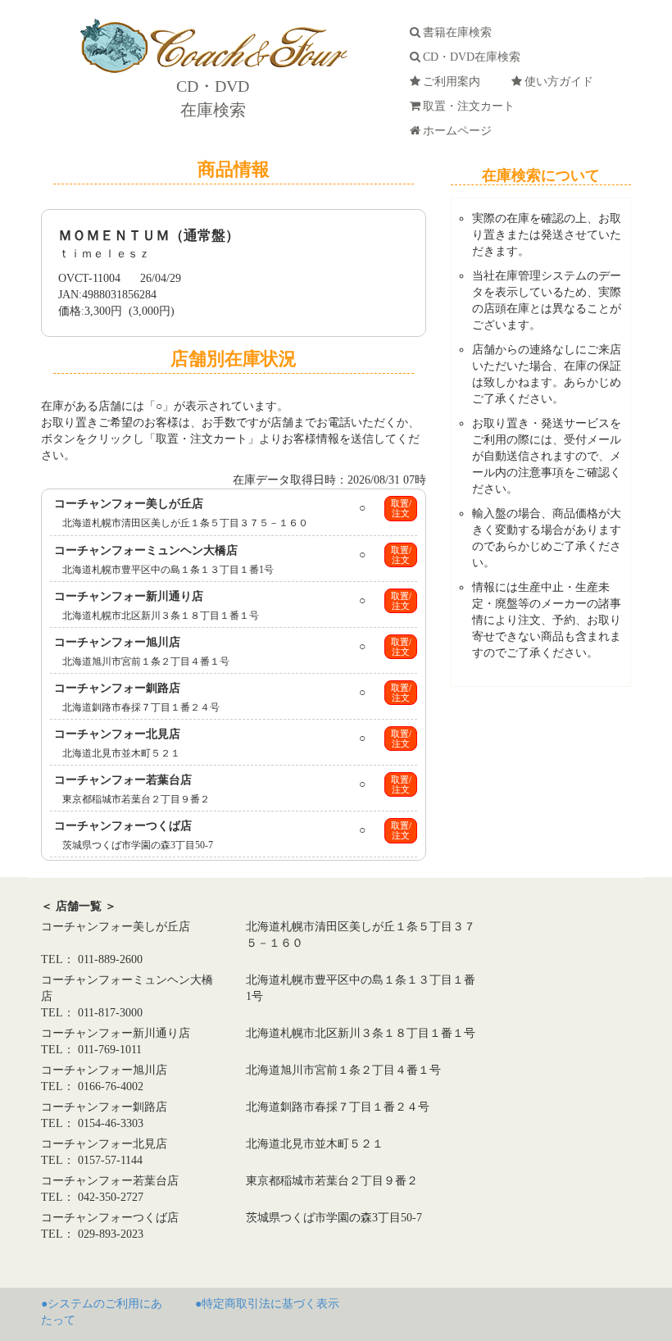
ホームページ (460, 131)
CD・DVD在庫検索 (475, 57)
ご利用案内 (455, 81)
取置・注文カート (472, 106)
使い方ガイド (562, 81)
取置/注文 (401, 508)
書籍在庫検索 (460, 32)
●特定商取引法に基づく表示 (267, 1304)
